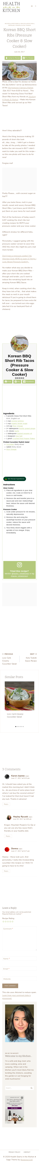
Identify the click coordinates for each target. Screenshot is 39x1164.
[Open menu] (32, 6)
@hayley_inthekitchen (20, 574)
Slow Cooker (26, 25)
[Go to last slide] (7, 703)
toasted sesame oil (24, 433)
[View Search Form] (35, 6)
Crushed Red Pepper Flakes (24, 438)
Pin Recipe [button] (29, 58)
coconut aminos (17, 421)
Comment (8, 929)
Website (7, 979)
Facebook (30, 382)
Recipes (7, 23)
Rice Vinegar (18, 426)
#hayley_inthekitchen (19, 576)
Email (6, 969)
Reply (6, 804)
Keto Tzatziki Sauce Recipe (31, 657)
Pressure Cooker (14, 25)
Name (6, 959)
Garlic (16, 431)
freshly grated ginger (27, 428)
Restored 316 (27, 1159)
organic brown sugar (19, 423)
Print (9, 382)
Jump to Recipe (14, 58)
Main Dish (30, 23)
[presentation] (19, 695)
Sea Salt (19, 436)
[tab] (15, 726)
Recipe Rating (8, 918)
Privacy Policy (14, 1152)
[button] (16, 378)
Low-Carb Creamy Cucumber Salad (9, 659)
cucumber (10, 444)
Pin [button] (18, 382)
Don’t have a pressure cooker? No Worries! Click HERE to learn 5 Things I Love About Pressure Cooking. (19, 258)
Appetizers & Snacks (18, 23)
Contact (27, 1152)
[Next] (31, 703)
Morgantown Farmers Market (20, 87)
